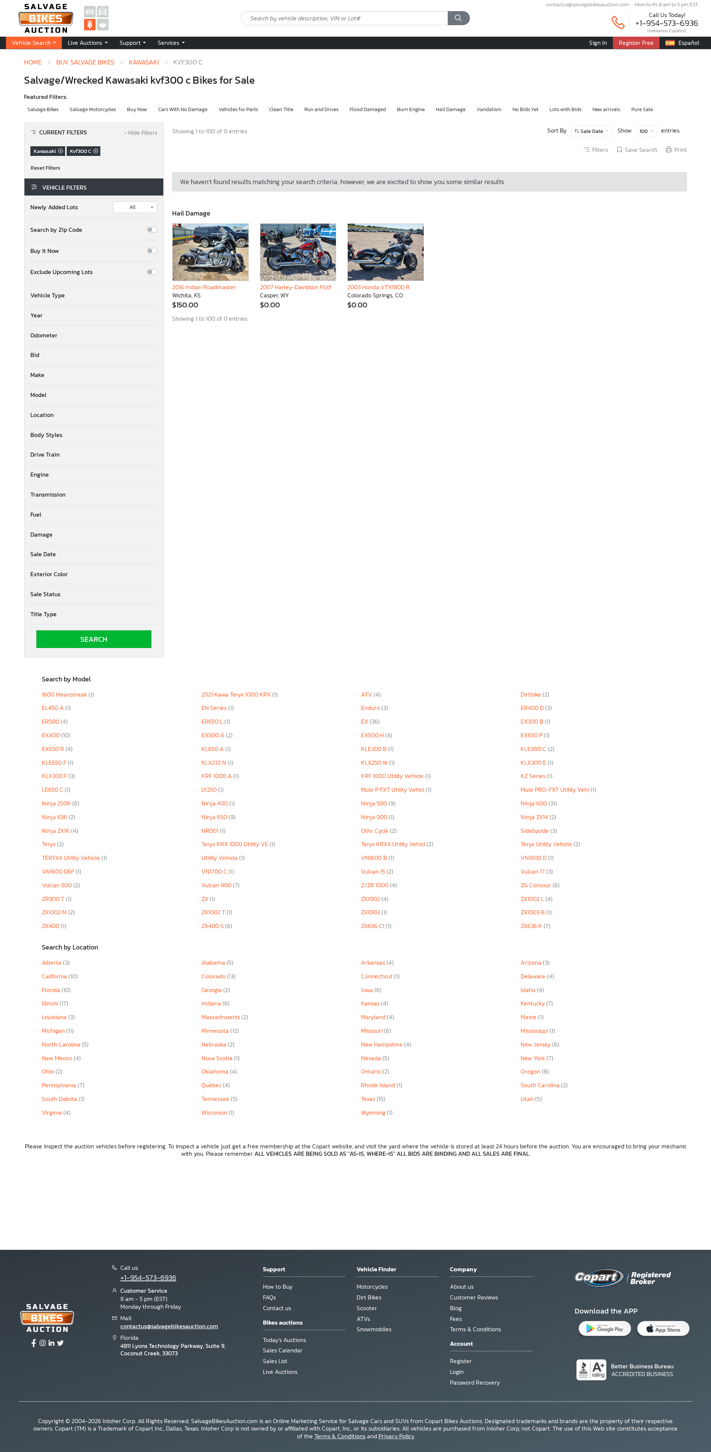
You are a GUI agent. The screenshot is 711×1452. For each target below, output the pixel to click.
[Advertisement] (355, 1202)
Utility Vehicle (220, 857)
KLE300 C (534, 748)
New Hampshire (382, 1044)
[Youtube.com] (60, 1343)
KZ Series (534, 775)
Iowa (367, 989)
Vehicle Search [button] (32, 42)
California (55, 976)
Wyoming (374, 1112)
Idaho (529, 989)
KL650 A (213, 748)
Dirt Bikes (369, 1297)
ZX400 (51, 925)
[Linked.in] (51, 1343)
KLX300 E (534, 762)
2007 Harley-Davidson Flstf (295, 287)
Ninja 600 (534, 803)
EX (365, 721)
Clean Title (281, 109)
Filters (600, 150)
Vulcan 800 (57, 885)
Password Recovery (475, 1382)
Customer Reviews (474, 1297)
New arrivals (606, 109)
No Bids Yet (525, 109)
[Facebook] (33, 1343)
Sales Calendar (283, 1350)
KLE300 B (374, 748)
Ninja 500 (374, 803)
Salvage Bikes (43, 109)
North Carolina (62, 1044)
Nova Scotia (217, 1058)
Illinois (51, 1003)
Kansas (371, 1003)
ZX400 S (213, 925)
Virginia (52, 1112)
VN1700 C (214, 871)
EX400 (51, 735)
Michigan (54, 1030)
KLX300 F (55, 775)
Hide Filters (140, 133)
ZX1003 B (533, 912)
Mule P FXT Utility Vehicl (393, 789)
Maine (529, 1016)
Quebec (212, 1085)
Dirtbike (532, 694)
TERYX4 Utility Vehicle (71, 857)
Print (680, 150)
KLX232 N (214, 762)
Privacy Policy (396, 1436)
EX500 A (213, 735)
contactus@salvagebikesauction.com (587, 4)
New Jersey (536, 1044)
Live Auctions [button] (86, 42)
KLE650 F (55, 762)
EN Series (214, 707)
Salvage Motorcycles (93, 109)
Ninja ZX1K (56, 830)
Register (461, 1360)
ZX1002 (371, 898)
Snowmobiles (374, 1329)
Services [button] (169, 42)
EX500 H (373, 735)
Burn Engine (411, 109)
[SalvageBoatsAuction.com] (102, 24)
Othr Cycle (375, 830)
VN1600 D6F (59, 871)
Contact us (277, 1308)
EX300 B (533, 721)
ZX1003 (371, 912)
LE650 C (53, 789)
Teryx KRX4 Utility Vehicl (394, 844)
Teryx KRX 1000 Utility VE (235, 844)
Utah (528, 1098)
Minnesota (215, 1030)
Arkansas (374, 962)
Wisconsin (214, 1112)
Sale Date (592, 131)
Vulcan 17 (533, 871)
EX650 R (54, 748)
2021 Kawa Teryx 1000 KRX (236, 694)
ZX (205, 898)
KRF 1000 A (217, 775)
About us (462, 1286)
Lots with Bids (565, 109)
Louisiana (55, 1016)
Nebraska (214, 1044)
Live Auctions (280, 1371)
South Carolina (541, 1085)
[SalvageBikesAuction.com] (89, 24)
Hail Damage (450, 109)
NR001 (210, 830)
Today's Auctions (284, 1339)
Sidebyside (535, 830)
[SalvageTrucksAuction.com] (102, 11)
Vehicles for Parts (238, 109)
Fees (456, 1318)
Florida (51, 989)
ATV (367, 694)
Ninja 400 (215, 803)
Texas (369, 1098)
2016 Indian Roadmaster (204, 287)
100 (644, 131)
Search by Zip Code (56, 230)
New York (534, 1058)
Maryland (374, 1016)
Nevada (372, 1058)
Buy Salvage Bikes (85, 62)
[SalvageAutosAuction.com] (89, 11)
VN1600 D (534, 857)
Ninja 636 (55, 816)
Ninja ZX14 (535, 816)
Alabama (214, 962)
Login (457, 1371)
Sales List (275, 1360)
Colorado (214, 976)
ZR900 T (54, 898)
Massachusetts (221, 1016)
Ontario (372, 1071)
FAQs (269, 1297)
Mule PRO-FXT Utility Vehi (556, 789)
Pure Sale (642, 109)
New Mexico (58, 1058)
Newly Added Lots (54, 207)
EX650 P (532, 735)
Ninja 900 (375, 816)
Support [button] (131, 42)
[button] (93, 295)
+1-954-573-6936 (666, 23)
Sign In (598, 42)
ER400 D (533, 707)
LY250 (209, 789)
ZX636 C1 (373, 925)
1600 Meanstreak (65, 694)
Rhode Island (379, 1085)
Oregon (531, 1071)
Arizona (532, 962)
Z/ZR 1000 (375, 885)
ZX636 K (532, 925)
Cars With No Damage (182, 109)
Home (33, 62)
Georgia (212, 989)
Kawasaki (144, 62)
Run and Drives (321, 109)
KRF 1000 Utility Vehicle (393, 775)
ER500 (51, 721)
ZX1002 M (55, 912)
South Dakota (60, 1098)
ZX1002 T (214, 912)
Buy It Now (44, 251)
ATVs (363, 1318)
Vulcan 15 (374, 871)
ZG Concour (537, 885)
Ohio (49, 1071)
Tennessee (216, 1098)
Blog (456, 1308)
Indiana (212, 1003)
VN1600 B (374, 857)
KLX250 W (375, 762)
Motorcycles (372, 1286)
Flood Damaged (368, 109)
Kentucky (533, 1003)
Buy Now (137, 109)
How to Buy (278, 1286)
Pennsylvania (60, 1085)
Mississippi (535, 1030)
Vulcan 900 (217, 885)
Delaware (534, 976)
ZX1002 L (533, 898)
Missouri (372, 1030)
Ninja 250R (57, 803)
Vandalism (489, 109)
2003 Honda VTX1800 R (378, 287)
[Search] (459, 18)
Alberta (52, 962)
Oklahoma (215, 1071)
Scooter (367, 1308)
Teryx (49, 844)
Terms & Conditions (475, 1329)
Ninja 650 (214, 816)
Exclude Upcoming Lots (61, 272)
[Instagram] (42, 1343)
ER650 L (212, 721)
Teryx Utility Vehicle (547, 844)
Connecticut (377, 976)
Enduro (371, 707)
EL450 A (53, 707)
